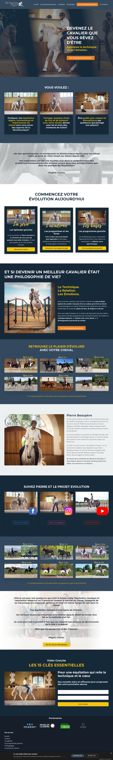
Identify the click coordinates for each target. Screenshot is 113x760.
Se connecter (104, 4)
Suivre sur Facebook (21, 523)
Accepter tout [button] (77, 755)
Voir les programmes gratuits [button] (87, 4)
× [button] (111, 753)
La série (36, 4)
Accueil (6, 736)
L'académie (61, 4)
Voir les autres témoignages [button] (56, 645)
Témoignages (70, 4)
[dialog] (56, 755)
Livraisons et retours (11, 748)
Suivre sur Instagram (56, 523)
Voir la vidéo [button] (83, 704)
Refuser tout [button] (92, 755)
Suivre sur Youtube (92, 523)
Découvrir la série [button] (21, 249)
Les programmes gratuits (48, 4)
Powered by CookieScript (105, 759)
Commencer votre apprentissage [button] (56, 248)
